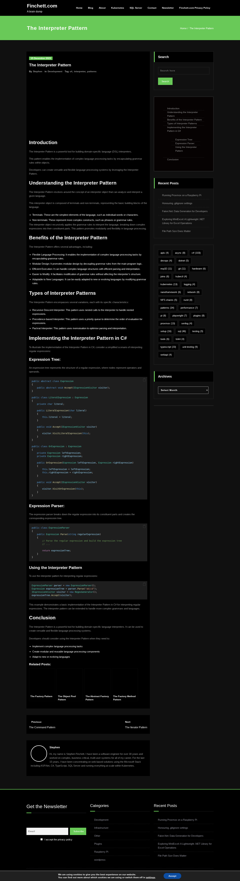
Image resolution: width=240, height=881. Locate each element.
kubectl (181, 276)
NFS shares (168, 300)
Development (55, 71)
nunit (188, 300)
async (180, 252)
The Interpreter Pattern (202, 28)
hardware (199, 268)
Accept (172, 876)
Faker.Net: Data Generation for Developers (185, 211)
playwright (179, 315)
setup (165, 331)
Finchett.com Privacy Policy (194, 8)
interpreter (80, 71)
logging (189, 284)
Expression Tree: (184, 139)
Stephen (37, 71)
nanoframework (170, 292)
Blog (90, 8)
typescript (168, 346)
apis (164, 252)
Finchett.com (42, 5)
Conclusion (173, 159)
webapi (166, 354)
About (102, 8)
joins (164, 276)
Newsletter (168, 8)
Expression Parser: (185, 143)
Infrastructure (101, 827)
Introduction (173, 108)
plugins (199, 315)
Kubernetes (117, 8)
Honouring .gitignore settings (177, 203)
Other (97, 835)
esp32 (166, 268)
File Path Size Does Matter (176, 231)
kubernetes (168, 284)
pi (163, 315)
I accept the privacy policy (58, 839)
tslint (180, 339)
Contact (152, 8)
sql (182, 331)
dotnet (183, 260)
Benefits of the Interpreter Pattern (184, 119)
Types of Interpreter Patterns (182, 123)
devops (166, 260)
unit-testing (190, 346)
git (182, 268)
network (193, 292)
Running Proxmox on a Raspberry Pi (181, 195)
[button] (144, 380)
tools (164, 339)
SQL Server (136, 8)
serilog (186, 323)
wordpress (99, 859)
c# (71, 71)
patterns (91, 71)
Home (79, 8)
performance (189, 307)
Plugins (98, 843)
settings (150, 877)
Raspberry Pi (101, 851)
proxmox (167, 323)
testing (197, 331)
